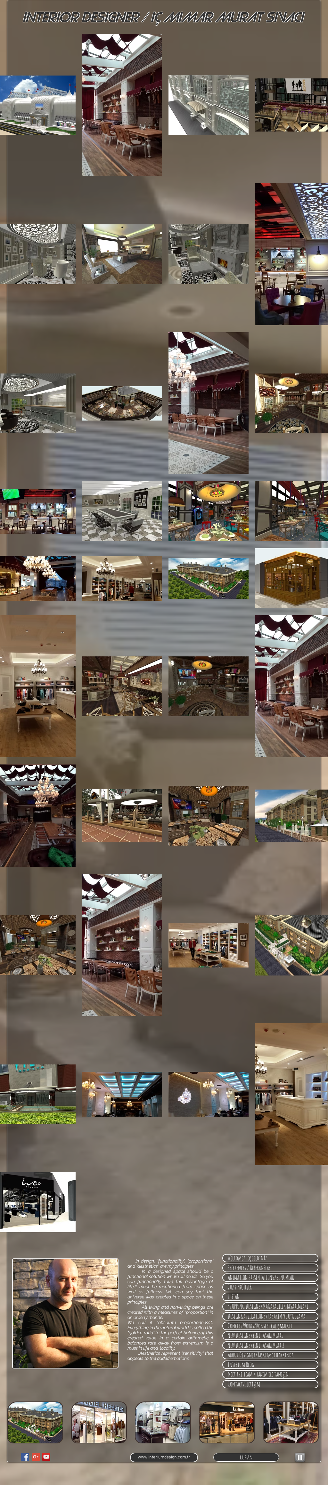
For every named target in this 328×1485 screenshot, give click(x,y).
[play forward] (311, 1422)
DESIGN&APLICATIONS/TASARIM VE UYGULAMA (267, 1316)
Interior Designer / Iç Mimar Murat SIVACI (162, 17)
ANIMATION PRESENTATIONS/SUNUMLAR (261, 1277)
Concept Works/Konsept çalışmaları (260, 1325)
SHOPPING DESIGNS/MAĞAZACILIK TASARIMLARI (268, 1306)
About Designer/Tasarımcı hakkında (260, 1355)
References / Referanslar (249, 1267)
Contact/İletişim (244, 1384)
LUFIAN (234, 1296)
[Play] (300, 1457)
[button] (35, 1422)
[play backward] (15, 1422)
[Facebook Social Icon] (25, 1457)
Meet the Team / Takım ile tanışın (258, 1374)
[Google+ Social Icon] (36, 1457)
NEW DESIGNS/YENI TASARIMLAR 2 (256, 1345)
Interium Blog (241, 1364)
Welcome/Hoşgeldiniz (247, 1258)
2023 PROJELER (240, 1287)
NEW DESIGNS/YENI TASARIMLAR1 (255, 1335)
